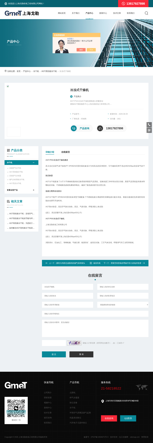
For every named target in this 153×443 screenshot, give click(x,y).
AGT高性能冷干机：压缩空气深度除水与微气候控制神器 (22, 214)
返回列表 (97, 263)
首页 (19, 71)
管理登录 (144, 437)
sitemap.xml (134, 437)
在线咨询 (109, 418)
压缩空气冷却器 (15, 176)
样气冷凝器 (74, 398)
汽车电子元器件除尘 (78, 423)
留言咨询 (48, 418)
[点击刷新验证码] (74, 343)
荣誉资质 (48, 398)
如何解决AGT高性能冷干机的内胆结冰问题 (22, 228)
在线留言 (65, 152)
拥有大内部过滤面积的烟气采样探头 (70, 263)
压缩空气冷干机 (15, 168)
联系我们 (131, 13)
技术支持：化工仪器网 (119, 437)
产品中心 (89, 13)
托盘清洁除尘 (75, 418)
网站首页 (62, 13)
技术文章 (117, 13)
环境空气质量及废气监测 (80, 413)
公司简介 (48, 393)
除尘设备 (73, 403)
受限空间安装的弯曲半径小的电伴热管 (126, 263)
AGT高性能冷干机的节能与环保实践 (22, 218)
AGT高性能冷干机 (49, 71)
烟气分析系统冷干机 (16, 179)
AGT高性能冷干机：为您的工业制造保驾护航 (22, 223)
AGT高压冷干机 (15, 183)
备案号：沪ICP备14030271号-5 (96, 437)
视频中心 (48, 403)
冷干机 (36, 71)
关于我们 (75, 13)
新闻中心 (103, 13)
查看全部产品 (12, 190)
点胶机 (72, 393)
